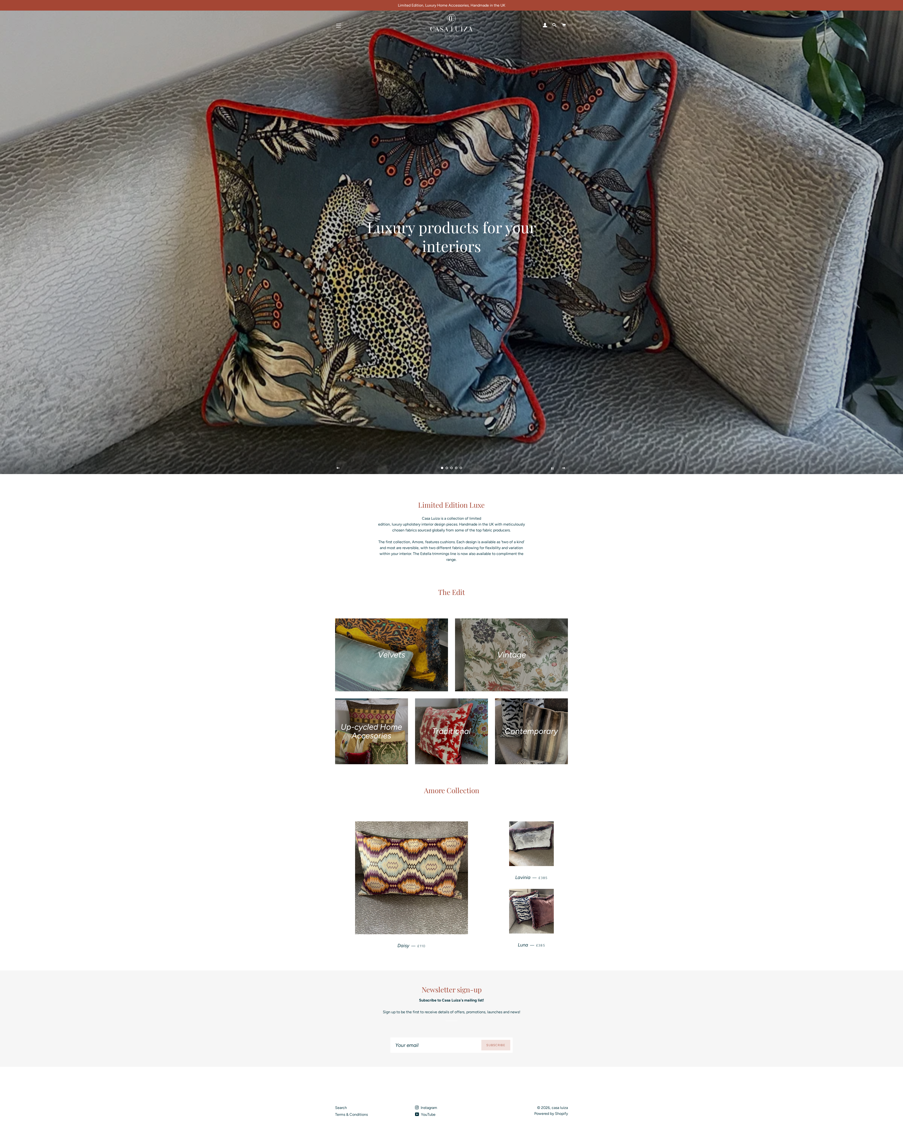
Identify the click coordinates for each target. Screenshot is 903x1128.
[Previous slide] (338, 468)
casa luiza (560, 1107)
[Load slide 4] (456, 468)
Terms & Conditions (351, 1114)
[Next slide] (564, 468)
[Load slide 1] (442, 468)
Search (341, 1107)
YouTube (428, 1114)
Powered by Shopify (551, 1113)
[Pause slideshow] (552, 468)
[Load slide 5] (461, 468)
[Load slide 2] (446, 468)
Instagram (428, 1107)
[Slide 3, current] (451, 468)
